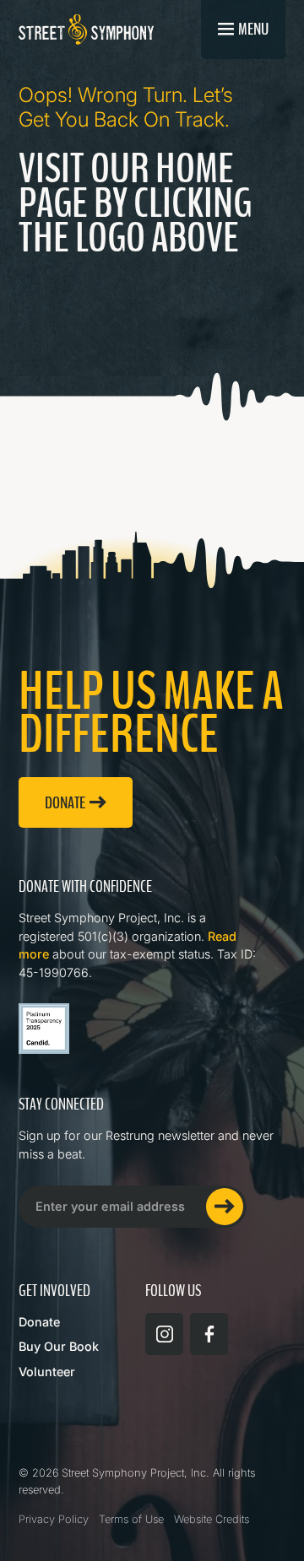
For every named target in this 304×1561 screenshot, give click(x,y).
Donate (39, 1322)
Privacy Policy (54, 1519)
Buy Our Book (59, 1346)
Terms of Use (131, 1519)
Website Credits (211, 1519)
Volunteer (47, 1371)
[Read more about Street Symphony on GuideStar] (44, 1028)
